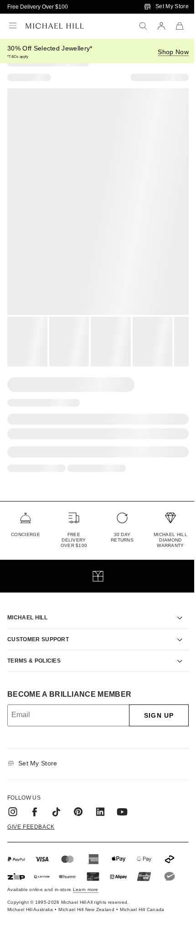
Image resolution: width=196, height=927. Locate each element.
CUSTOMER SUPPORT (38, 629)
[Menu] (12, 26)
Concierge (25, 534)
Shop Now (173, 52)
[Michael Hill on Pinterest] (78, 801)
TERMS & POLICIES (34, 650)
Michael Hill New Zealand (86, 899)
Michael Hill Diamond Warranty (170, 540)
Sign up (152, 705)
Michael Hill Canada (142, 899)
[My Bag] (179, 26)
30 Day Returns (122, 537)
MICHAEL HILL (27, 607)
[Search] (143, 26)
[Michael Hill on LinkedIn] (100, 801)
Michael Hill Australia (30, 899)
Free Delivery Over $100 (37, 7)
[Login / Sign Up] (161, 26)
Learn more (85, 878)
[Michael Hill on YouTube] (122, 801)
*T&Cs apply (18, 57)
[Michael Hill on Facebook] (34, 801)
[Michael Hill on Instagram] (12, 801)
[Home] (55, 26)
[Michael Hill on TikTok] (56, 801)
